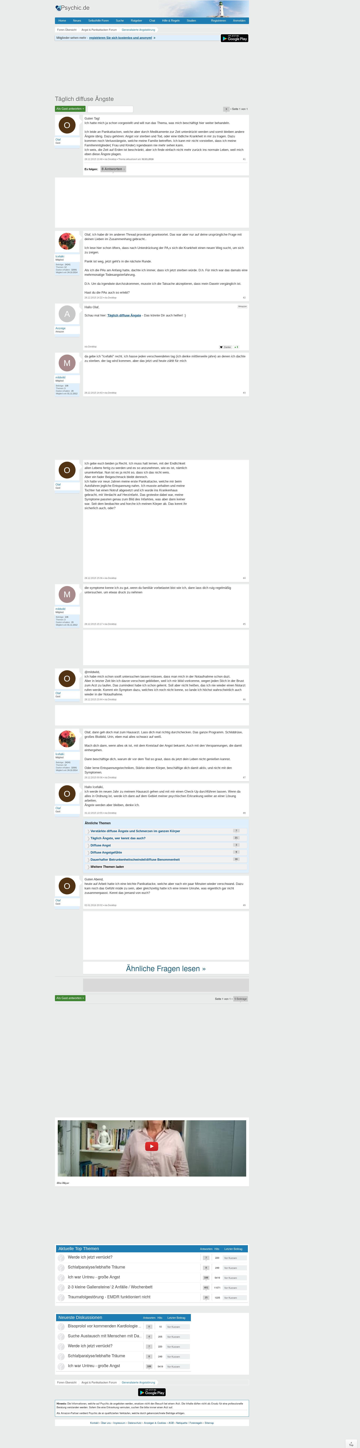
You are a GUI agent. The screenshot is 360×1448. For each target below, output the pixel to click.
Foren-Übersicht (66, 1382)
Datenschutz (135, 1423)
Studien (191, 20)
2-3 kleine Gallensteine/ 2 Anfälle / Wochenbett (110, 1286)
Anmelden (239, 20)
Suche (120, 20)
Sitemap (209, 1423)
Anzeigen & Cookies (155, 1423)
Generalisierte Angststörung (138, 1382)
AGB (171, 1423)
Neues (77, 20)
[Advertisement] (166, 935)
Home (62, 20)
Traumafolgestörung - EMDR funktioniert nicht (109, 1296)
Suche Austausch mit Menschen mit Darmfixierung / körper (121, 1335)
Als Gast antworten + (70, 108)
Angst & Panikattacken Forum (99, 1382)
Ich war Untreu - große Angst (94, 1277)
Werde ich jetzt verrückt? (90, 1257)
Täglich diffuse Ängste (84, 98)
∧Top (351, 1444)
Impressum (119, 1423)
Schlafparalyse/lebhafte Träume (96, 1267)
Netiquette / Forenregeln (189, 1423)
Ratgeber (136, 20)
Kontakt (94, 1423)
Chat (152, 20)
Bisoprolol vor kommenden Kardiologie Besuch (110, 1326)
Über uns (106, 1423)
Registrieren (218, 20)
